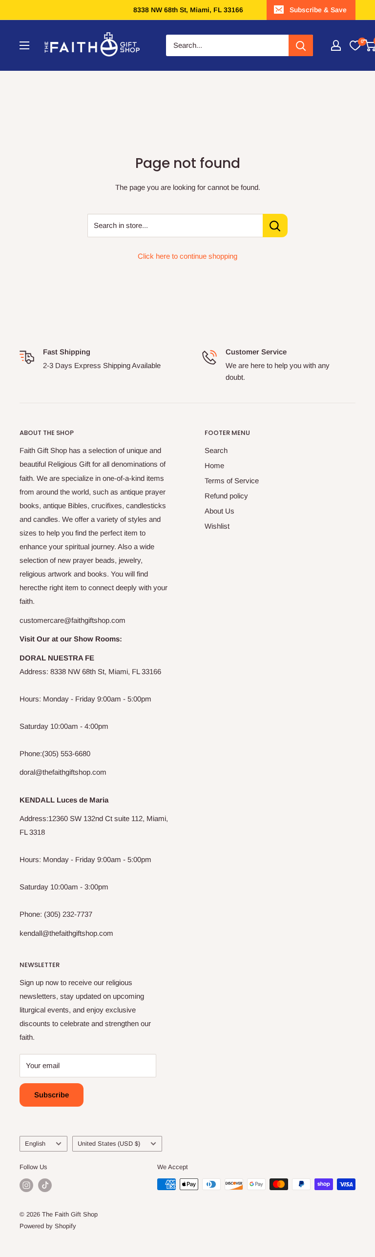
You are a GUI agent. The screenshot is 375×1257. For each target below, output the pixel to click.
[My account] (336, 45)
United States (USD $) (109, 1143)
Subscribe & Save (318, 10)
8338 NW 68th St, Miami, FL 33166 (188, 10)
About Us (219, 511)
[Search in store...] (275, 225)
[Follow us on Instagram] (26, 1185)
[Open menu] (24, 45)
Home (214, 465)
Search (216, 450)
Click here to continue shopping (187, 256)
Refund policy (226, 496)
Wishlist (217, 526)
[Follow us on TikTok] (45, 1185)
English (35, 1143)
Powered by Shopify (48, 1226)
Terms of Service (232, 480)
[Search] (301, 45)
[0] (355, 45)
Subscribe (51, 1095)
